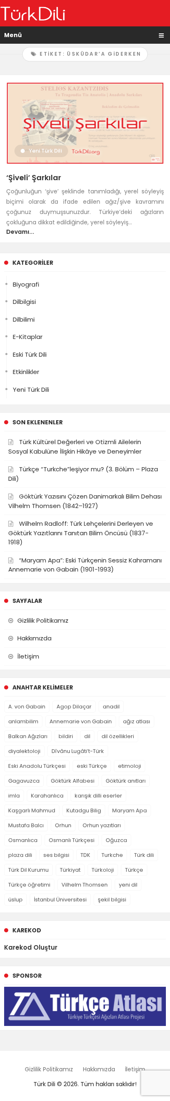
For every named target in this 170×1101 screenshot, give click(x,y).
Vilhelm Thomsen (84, 885)
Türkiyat (70, 870)
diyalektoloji (24, 751)
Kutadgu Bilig (83, 810)
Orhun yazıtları (102, 825)
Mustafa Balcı (26, 825)
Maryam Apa (129, 810)
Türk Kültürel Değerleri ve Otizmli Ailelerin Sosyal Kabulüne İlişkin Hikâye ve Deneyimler (75, 447)
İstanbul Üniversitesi (60, 899)
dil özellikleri (118, 736)
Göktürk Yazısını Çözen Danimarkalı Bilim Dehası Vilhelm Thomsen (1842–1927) (85, 501)
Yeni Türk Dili (45, 151)
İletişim (28, 656)
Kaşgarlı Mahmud (31, 810)
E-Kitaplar (27, 336)
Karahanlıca (47, 796)
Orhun (63, 825)
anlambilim (23, 721)
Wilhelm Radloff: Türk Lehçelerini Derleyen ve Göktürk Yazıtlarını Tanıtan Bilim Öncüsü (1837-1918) (80, 532)
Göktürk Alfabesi (72, 781)
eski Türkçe (92, 766)
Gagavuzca (24, 781)
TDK (85, 855)
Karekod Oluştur (30, 947)
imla (14, 796)
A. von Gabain (26, 706)
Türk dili (144, 855)
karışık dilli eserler (98, 796)
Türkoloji (103, 870)
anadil (111, 706)
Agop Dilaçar (74, 706)
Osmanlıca (23, 840)
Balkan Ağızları (27, 736)
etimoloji (129, 766)
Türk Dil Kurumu (28, 870)
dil (87, 736)
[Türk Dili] (33, 13)
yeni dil (128, 885)
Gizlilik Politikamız (42, 620)
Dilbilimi (24, 319)
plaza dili (20, 855)
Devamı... (20, 232)
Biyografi (26, 284)
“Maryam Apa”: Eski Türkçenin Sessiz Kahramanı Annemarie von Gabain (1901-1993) (85, 565)
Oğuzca (116, 840)
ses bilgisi (56, 855)
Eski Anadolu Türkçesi (37, 766)
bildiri (66, 736)
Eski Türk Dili (30, 354)
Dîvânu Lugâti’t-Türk (78, 751)
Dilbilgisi (24, 301)
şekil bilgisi (112, 899)
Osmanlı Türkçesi (71, 840)
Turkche (112, 855)
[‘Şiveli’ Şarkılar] (85, 123)
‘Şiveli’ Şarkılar (33, 177)
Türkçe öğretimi (29, 885)
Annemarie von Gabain (81, 721)
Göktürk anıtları (126, 781)
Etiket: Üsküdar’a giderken (90, 53)
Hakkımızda (34, 638)
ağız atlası (136, 721)
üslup (15, 899)
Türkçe (134, 870)
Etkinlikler (26, 371)
